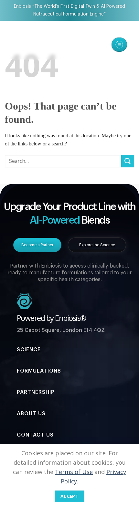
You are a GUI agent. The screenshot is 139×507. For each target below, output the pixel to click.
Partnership (36, 392)
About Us (31, 413)
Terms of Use (74, 472)
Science (29, 349)
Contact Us (35, 435)
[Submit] (127, 161)
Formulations (39, 371)
